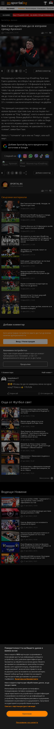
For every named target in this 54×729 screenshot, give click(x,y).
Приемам (27, 714)
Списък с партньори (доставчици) (20, 706)
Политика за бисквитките (26, 679)
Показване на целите (27, 722)
